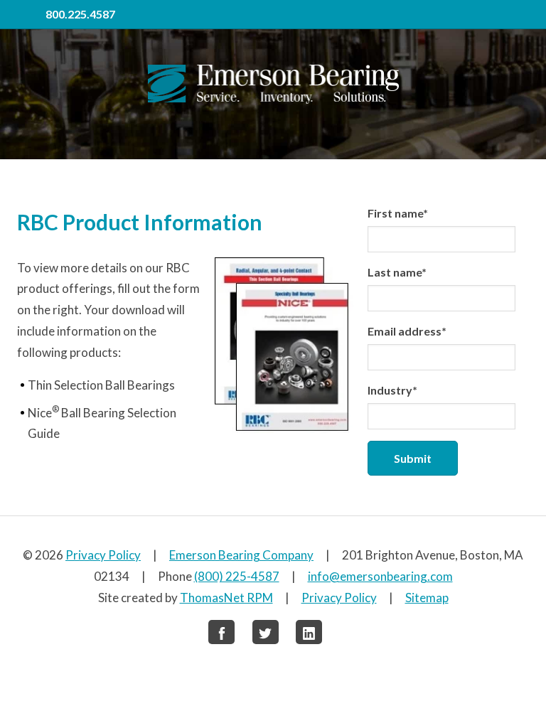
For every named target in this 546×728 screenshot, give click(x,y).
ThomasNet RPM (226, 597)
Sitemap (427, 597)
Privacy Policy (103, 554)
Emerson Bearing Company (241, 554)
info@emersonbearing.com (380, 576)
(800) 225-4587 (236, 576)
